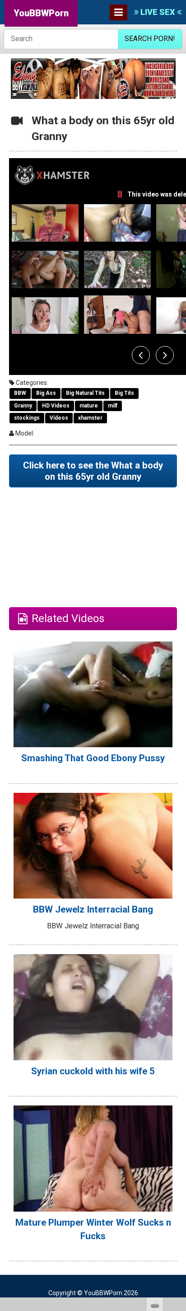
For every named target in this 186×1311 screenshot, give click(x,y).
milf (112, 406)
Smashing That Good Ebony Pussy (93, 758)
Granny (23, 406)
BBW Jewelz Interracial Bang (93, 909)
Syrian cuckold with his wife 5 (93, 1071)
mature (88, 406)
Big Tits (124, 393)
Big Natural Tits (85, 393)
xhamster (90, 418)
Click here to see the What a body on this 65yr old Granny (93, 471)
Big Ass (46, 393)
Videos (59, 418)
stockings (27, 418)
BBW (20, 393)
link (178, 1169)
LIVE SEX (158, 12)
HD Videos (56, 406)
